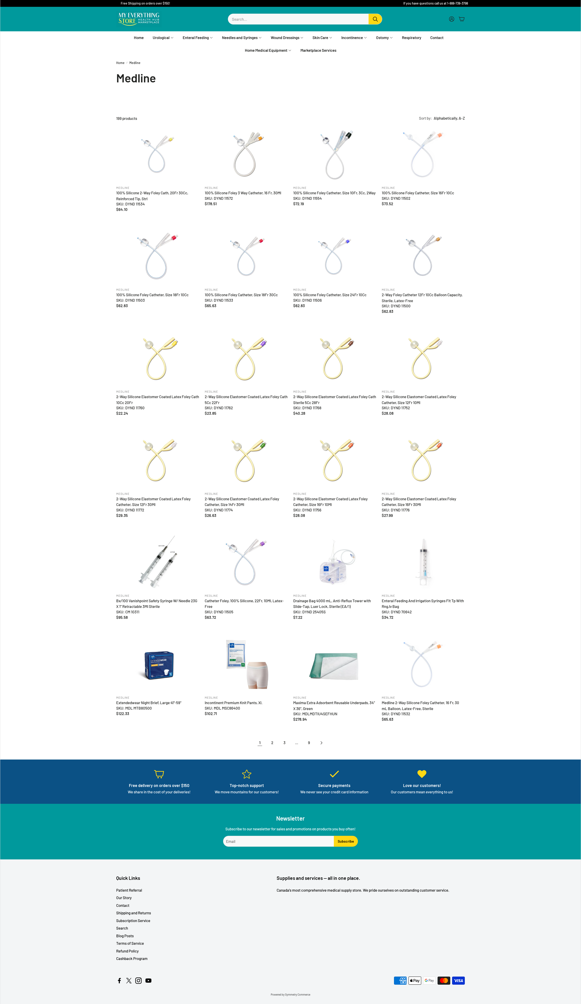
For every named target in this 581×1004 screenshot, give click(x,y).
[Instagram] (138, 980)
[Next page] (321, 743)
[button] (305, 19)
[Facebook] (119, 980)
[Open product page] (157, 154)
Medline (134, 63)
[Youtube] (148, 980)
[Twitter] (129, 980)
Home (120, 63)
